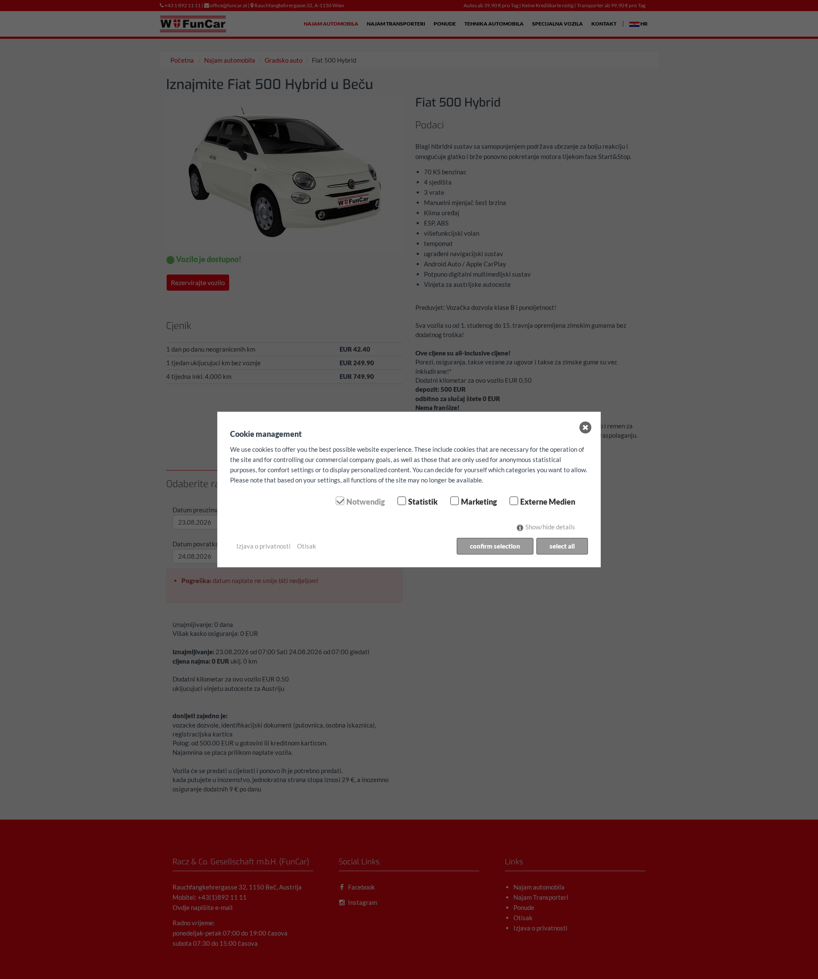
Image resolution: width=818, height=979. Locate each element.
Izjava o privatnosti (263, 546)
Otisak (306, 546)
